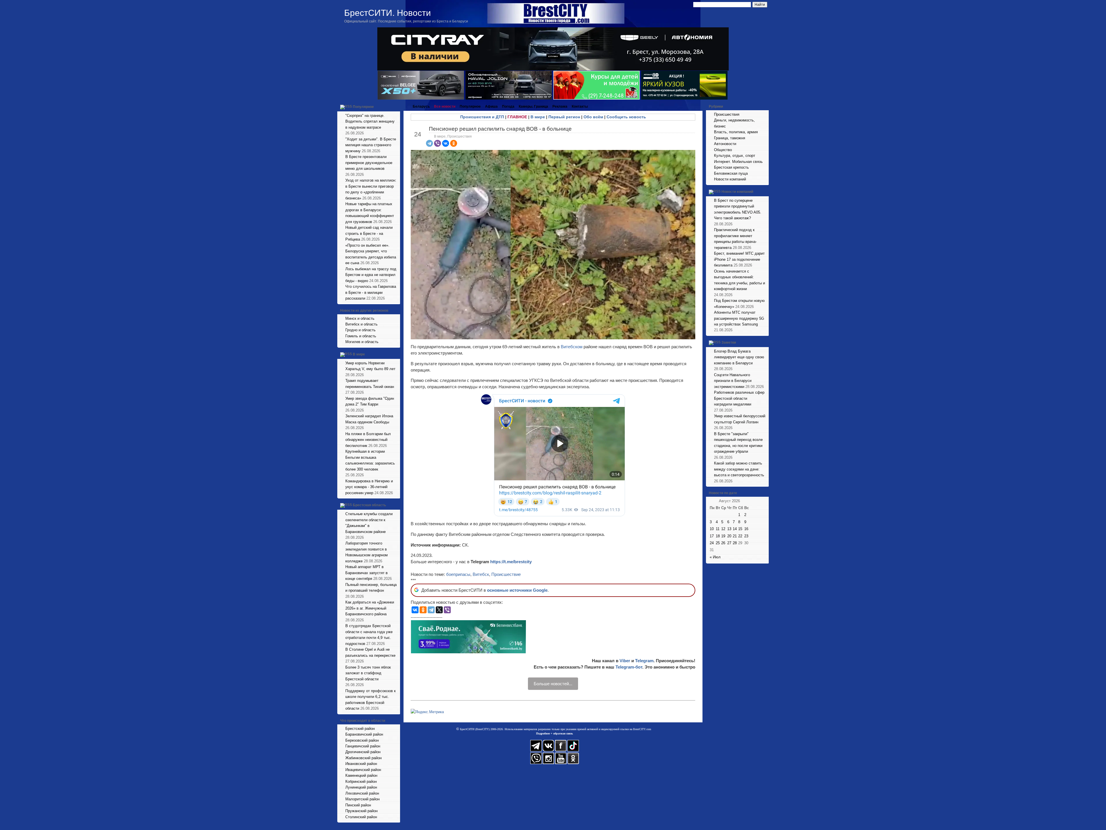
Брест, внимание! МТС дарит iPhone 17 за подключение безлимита (739, 259)
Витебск (481, 574)
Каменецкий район (361, 775)
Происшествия (459, 136)
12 (723, 529)
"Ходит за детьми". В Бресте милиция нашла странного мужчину (370, 145)
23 (746, 536)
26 (723, 543)
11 (717, 529)
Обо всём (593, 117)
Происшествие (506, 574)
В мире (359, 354)
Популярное (363, 107)
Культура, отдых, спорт (734, 155)
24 (712, 543)
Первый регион (564, 117)
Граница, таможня (729, 138)
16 (746, 529)
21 (735, 536)
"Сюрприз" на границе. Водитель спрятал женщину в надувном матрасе (370, 121)
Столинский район (361, 817)
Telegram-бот (629, 667)
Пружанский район (361, 811)
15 (740, 529)
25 (718, 543)
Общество (723, 150)
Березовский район (362, 740)
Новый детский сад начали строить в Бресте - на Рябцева (369, 233)
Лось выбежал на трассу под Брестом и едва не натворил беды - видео (370, 275)
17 (712, 536)
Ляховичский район (362, 793)
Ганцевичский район (362, 746)
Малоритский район (362, 799)
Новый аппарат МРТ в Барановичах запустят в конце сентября (366, 573)
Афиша (491, 106)
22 (740, 536)
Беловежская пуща (731, 173)
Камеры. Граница (533, 106)
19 (723, 536)
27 (729, 543)
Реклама (559, 106)
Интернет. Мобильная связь (738, 161)
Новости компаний (730, 179)
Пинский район (358, 805)
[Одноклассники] (453, 143)
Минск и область (359, 318)
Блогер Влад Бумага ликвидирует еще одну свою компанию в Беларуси (739, 357)
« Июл (715, 557)
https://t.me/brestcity (511, 561)
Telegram (644, 660)
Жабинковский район (363, 758)
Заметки (728, 342)
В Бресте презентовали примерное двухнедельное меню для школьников (368, 163)
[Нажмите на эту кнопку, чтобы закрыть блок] (396, 106)
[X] (439, 609)
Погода (508, 106)
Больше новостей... (553, 683)
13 (729, 529)
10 (712, 529)
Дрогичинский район (362, 752)
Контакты (580, 106)
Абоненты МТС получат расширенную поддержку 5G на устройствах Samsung (739, 318)
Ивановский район (361, 764)
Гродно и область (360, 330)
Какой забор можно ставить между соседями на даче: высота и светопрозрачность (739, 469)
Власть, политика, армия (736, 132)
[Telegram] (429, 143)
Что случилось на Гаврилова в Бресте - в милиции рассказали (370, 292)
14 (735, 529)
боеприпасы (458, 574)
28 (735, 543)
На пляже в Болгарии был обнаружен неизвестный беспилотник (368, 440)
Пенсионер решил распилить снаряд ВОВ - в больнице (500, 129)
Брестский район (360, 728)
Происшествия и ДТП (482, 117)
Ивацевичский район (363, 770)
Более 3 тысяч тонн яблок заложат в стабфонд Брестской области (368, 673)
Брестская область (369, 505)
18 (718, 536)
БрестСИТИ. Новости (387, 13)
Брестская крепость (731, 167)
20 (729, 536)
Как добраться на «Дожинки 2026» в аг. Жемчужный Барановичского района (369, 608)
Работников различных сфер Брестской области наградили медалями (739, 398)
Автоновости (725, 144)
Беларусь (421, 106)
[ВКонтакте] (445, 143)
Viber (625, 660)
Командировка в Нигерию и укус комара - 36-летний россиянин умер (369, 487)
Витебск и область (361, 324)
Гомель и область (360, 336)
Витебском (572, 346)
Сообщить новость (626, 117)
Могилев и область (361, 342)
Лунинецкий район (361, 787)
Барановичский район (364, 734)
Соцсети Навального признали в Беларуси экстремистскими (732, 381)
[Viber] (437, 143)
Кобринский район (361, 781)
